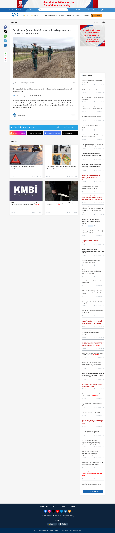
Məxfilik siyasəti (77, 530)
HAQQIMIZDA (44, 506)
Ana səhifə (96, 22)
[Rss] (23, 10)
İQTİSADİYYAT (77, 15)
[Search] (65, 10)
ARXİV (64, 506)
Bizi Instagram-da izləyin (19, 133)
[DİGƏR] (103, 15)
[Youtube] (16, 10)
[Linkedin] (20, 10)
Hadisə (103, 22)
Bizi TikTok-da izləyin (35, 133)
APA (14, 96)
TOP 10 (73, 506)
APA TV (86, 15)
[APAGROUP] (57, 520)
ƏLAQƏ (55, 506)
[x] (53, 511)
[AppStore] (63, 524)
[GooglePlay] (52, 524)
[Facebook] (45, 511)
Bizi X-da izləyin (69, 133)
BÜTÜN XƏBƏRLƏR (51, 15)
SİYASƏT (62, 15)
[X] (14, 10)
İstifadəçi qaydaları (67, 530)
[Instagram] (12, 10)
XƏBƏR (68, 15)
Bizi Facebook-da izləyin (53, 133)
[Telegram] (18, 10)
